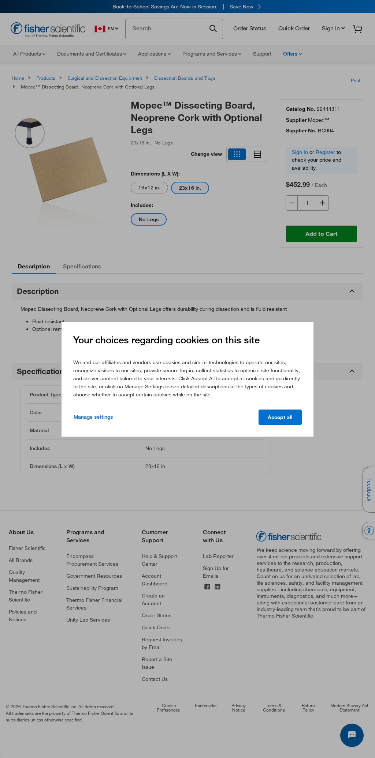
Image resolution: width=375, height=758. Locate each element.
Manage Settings (93, 417)
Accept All (280, 417)
